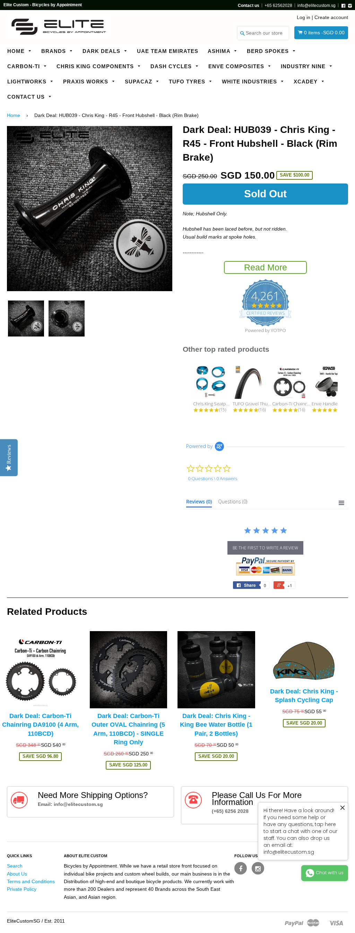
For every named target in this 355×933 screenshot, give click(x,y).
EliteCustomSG (23, 921)
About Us (17, 874)
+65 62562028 (278, 5)
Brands (54, 51)
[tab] (199, 503)
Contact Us (26, 97)
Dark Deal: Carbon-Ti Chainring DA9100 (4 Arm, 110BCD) (40, 724)
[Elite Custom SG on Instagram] (258, 868)
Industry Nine (304, 66)
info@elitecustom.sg (316, 5)
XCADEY (306, 81)
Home (16, 51)
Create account (331, 17)
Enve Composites (237, 66)
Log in (303, 17)
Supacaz (139, 81)
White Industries (250, 81)
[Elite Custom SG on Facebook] (240, 868)
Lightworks (27, 81)
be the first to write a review (265, 548)
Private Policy (21, 889)
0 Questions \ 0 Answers (212, 478)
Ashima (220, 51)
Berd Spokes (269, 51)
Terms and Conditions (31, 881)
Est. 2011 (54, 921)
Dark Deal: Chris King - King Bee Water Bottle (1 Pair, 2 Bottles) (216, 724)
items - (324, 32)
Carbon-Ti (24, 66)
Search (15, 866)
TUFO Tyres (188, 81)
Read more (265, 267)
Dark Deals (102, 51)
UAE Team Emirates (167, 51)
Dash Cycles (171, 66)
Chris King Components (96, 66)
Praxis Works (86, 81)
